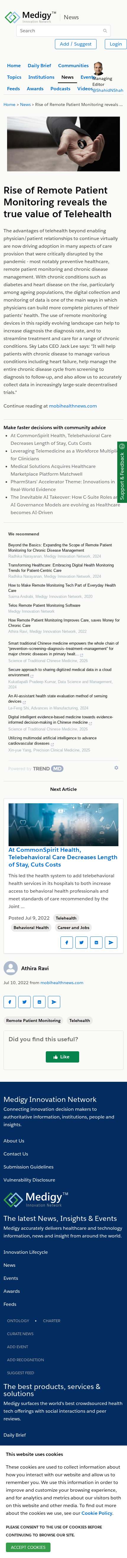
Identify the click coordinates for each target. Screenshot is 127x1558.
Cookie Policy (97, 1513)
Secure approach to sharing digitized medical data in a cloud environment (59, 672)
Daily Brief (15, 1435)
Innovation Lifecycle (26, 1252)
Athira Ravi (35, 968)
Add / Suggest (76, 44)
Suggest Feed (20, 1372)
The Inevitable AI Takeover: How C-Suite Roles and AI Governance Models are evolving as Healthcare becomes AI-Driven (66, 505)
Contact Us (16, 1154)
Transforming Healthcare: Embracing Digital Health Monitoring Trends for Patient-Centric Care (61, 568)
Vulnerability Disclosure (29, 1180)
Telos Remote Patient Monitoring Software (44, 605)
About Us (14, 1141)
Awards (12, 1291)
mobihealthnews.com (61, 982)
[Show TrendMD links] (116, 767)
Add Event (17, 1346)
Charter (51, 1320)
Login (116, 44)
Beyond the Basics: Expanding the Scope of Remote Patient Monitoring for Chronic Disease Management (60, 548)
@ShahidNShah (107, 90)
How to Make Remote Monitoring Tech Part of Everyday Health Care (62, 588)
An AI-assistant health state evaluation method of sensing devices (57, 699)
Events (11, 1278)
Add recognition (25, 1359)
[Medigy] (30, 16)
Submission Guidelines (28, 1167)
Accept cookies (28, 1547)
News (9, 1265)
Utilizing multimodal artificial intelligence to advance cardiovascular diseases (52, 741)
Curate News (20, 1333)
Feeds (10, 1304)
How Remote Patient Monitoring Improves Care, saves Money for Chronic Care (64, 623)
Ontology (18, 1320)
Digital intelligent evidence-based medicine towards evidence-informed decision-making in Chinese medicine (60, 720)
